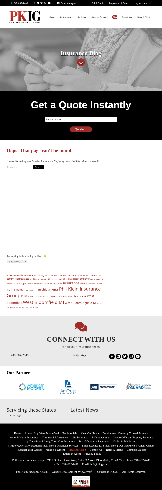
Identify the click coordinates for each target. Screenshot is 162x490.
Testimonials (69, 433)
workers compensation (28, 307)
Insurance (19, 210)
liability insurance (94, 283)
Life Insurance (21, 224)
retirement (40, 296)
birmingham (42, 275)
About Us (30, 433)
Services (81, 17)
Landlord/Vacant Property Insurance (133, 437)
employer (85, 278)
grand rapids (28, 284)
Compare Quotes (136, 449)
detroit (67, 278)
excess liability (12, 284)
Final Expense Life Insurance (99, 445)
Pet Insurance (127, 445)
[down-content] (81, 63)
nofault (55, 289)
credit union (35, 279)
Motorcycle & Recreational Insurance (32, 445)
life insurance (19, 289)
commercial (95, 275)
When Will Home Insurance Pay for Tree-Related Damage (47, 185)
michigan (44, 289)
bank (26, 275)
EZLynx (86, 471)
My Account (141, 3)
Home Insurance (23, 228)
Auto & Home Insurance (24, 437)
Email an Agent (72, 453)
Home (52, 17)
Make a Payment (55, 449)
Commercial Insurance (36, 213)
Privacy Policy (92, 453)
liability (83, 284)
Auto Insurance (22, 231)
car (78, 275)
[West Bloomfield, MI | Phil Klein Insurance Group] (25, 17)
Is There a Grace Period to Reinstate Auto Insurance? (44, 189)
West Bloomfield (49, 433)
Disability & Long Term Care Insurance (52, 441)
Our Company (65, 17)
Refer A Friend (143, 17)
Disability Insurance (24, 235)
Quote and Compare (25, 242)
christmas (84, 275)
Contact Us (126, 17)
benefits (32, 275)
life (8, 289)
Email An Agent (68, 3)
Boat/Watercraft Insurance (94, 441)
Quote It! (81, 129)
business (53, 275)
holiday (37, 284)
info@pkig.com (81, 355)
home (43, 283)
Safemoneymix (100, 437)
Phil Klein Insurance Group (32, 471)
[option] (24, 387)
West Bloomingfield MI (81, 303)
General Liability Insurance (39, 221)
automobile (17, 275)
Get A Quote (97, 3)
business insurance (67, 275)
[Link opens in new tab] (34, 3)
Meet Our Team (90, 433)
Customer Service (98, 17)
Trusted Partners (138, 433)
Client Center (146, 445)
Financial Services (67, 445)
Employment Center (119, 3)
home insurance (54, 283)
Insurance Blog (77, 449)
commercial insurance (18, 278)
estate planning (96, 279)
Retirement (19, 239)
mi (35, 289)
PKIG (24, 296)
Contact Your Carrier (30, 449)
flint (20, 284)
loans (31, 290)
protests (31, 296)
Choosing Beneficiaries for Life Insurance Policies (42, 196)
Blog (115, 17)
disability (75, 279)
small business (60, 296)
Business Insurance (34, 217)
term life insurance (77, 296)
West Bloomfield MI (43, 302)
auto (9, 275)
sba (51, 296)
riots (47, 296)
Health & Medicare (124, 441)
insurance (71, 283)
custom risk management (51, 279)
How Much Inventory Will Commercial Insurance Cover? (45, 182)
